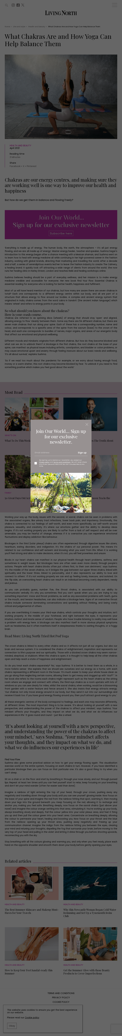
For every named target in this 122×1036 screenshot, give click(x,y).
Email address (41, 453)
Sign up (82, 452)
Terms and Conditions (62, 462)
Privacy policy (44, 462)
